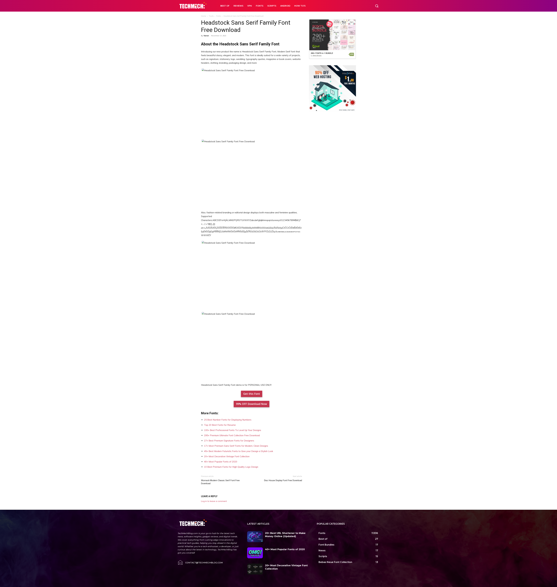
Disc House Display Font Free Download (283, 480)
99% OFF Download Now (251, 404)
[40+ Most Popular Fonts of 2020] (255, 552)
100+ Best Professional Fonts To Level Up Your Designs (232, 430)
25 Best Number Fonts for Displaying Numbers (227, 419)
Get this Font (251, 393)
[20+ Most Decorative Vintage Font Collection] (255, 569)
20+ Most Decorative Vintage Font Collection (226, 456)
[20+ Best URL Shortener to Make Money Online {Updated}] (255, 536)
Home (203, 16)
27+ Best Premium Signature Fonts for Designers (229, 440)
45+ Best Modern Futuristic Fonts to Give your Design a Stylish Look (238, 451)
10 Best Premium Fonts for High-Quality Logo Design (231, 466)
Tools (211, 16)
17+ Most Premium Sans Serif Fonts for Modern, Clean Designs (236, 445)
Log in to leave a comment (214, 501)
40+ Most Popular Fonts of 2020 (220, 461)
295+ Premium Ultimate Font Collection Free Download (232, 435)
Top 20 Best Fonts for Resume (220, 425)
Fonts (218, 16)
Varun (206, 36)
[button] (376, 6)
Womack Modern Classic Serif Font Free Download (220, 482)
